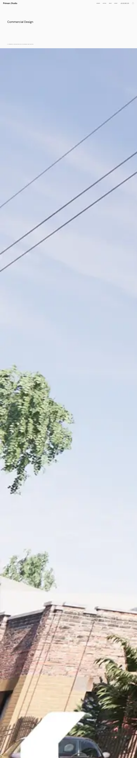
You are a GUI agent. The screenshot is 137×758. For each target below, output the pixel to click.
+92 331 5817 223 (125, 3)
